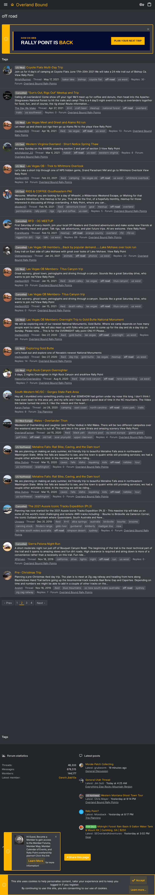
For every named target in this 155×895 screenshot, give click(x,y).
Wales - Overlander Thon (41, 420)
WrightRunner (23, 79)
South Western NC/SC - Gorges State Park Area (47, 392)
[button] (5, 5)
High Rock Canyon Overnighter (42, 370)
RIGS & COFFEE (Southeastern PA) (44, 191)
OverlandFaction (24, 432)
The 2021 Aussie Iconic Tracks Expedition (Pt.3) (54, 506)
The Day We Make (25, 108)
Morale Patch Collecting (99, 764)
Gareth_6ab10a (67, 777)
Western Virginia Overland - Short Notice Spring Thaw (57, 144)
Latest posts (92, 755)
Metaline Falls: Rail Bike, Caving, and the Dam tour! (58, 447)
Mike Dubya (22, 462)
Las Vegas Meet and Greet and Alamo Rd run (51, 122)
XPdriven (20, 559)
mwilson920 (22, 130)
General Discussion (96, 771)
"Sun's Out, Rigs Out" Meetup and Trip (47, 92)
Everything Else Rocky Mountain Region (108, 786)
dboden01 (20, 206)
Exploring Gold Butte (35, 348)
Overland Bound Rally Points (40, 83)
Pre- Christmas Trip (28, 572)
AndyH (19, 587)
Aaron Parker (22, 407)
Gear (88, 837)
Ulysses (19, 521)
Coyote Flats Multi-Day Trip (39, 67)
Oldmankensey (23, 255)
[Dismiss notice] (148, 30)
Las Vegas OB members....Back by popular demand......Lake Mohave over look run (76, 247)
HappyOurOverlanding (28, 378)
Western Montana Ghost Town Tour (114, 795)
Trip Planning (45, 411)
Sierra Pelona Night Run (38, 544)
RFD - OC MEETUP (34, 221)
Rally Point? (92, 810)
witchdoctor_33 (24, 152)
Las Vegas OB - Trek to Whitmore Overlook (49, 166)
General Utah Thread (97, 779)
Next (40, 602)
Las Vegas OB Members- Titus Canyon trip (49, 269)
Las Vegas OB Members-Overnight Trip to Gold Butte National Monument (70, 319)
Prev (9, 602)
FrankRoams (22, 232)
